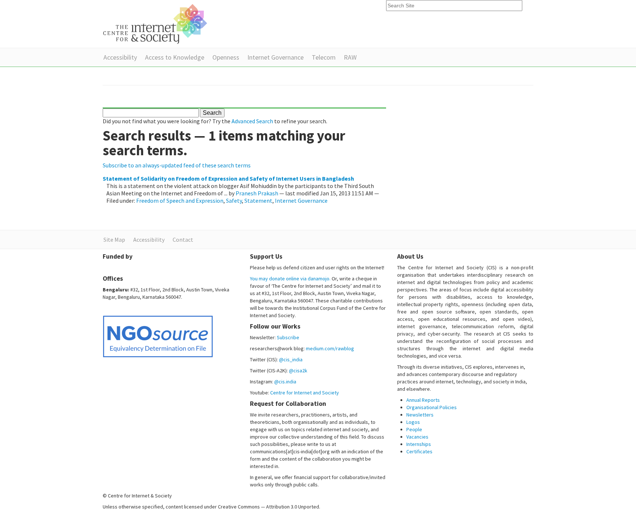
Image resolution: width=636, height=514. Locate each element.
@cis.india (285, 381)
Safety (234, 200)
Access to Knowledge (174, 57)
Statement (258, 200)
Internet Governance (275, 57)
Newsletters (420, 414)
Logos (413, 422)
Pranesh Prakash (257, 193)
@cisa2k (298, 370)
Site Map (114, 239)
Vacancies (417, 436)
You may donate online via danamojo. (290, 278)
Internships (418, 444)
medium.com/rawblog (330, 348)
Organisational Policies (431, 407)
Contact (183, 239)
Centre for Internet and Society (304, 392)
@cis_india (291, 359)
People (414, 429)
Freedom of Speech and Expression (179, 200)
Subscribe (288, 337)
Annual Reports (423, 400)
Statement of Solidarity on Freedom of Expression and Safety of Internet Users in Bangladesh (228, 178)
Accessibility (120, 57)
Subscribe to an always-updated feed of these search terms (177, 165)
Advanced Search (252, 121)
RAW (350, 57)
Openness (225, 57)
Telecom (324, 57)
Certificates (419, 451)
